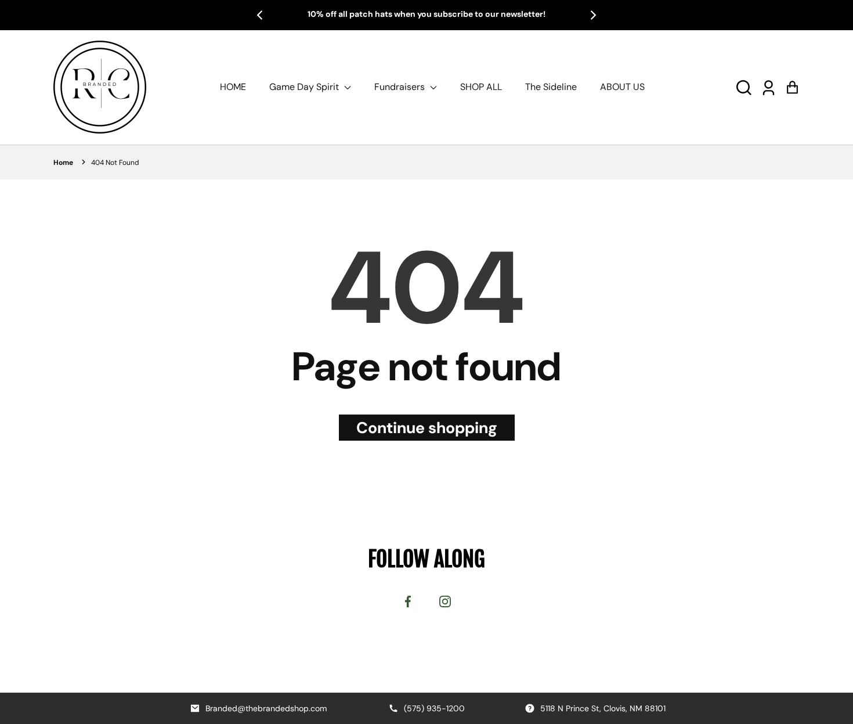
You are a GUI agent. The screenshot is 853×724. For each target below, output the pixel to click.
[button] (744, 87)
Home (63, 162)
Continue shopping (426, 427)
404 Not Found (115, 162)
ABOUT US (622, 87)
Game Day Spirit (305, 87)
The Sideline (551, 87)
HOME (233, 87)
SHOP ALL (481, 87)
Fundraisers (400, 87)
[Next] (592, 15)
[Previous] (260, 15)
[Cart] (792, 87)
